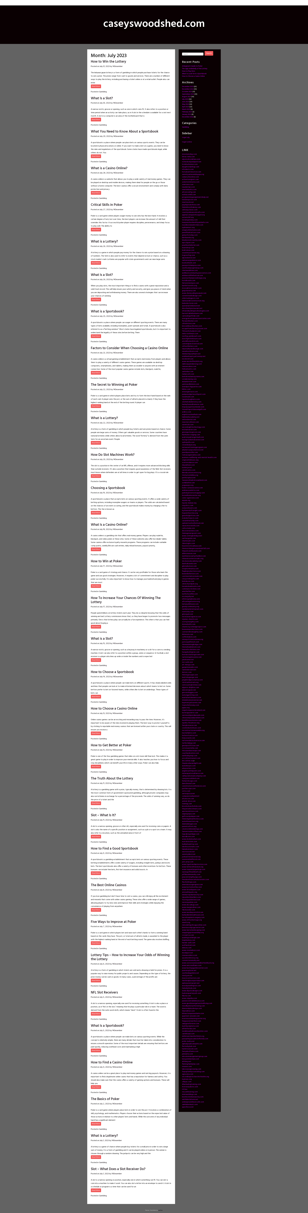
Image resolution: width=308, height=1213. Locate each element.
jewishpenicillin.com (190, 452)
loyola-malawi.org (189, 503)
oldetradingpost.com (190, 298)
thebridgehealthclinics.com (193, 819)
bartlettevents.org (189, 285)
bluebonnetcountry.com (192, 240)
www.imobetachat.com (191, 839)
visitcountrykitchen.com (191, 685)
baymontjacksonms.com (191, 702)
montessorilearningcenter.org (194, 1018)
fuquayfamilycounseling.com (193, 1071)
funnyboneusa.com (189, 725)
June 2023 (185, 101)
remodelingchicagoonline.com (194, 925)
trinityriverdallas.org (190, 475)
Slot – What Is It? (103, 815)
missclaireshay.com (189, 154)
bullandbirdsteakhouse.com (193, 915)
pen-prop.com (187, 861)
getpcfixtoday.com (190, 235)
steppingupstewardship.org (193, 932)
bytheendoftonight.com (192, 510)
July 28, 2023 (105, 173)
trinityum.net (187, 975)
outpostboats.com (189, 508)
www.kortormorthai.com (192, 887)
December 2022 (187, 117)
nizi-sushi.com (187, 662)
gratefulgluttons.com (190, 515)
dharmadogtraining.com (191, 1084)
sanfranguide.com (189, 538)
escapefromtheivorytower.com (194, 328)
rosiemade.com (188, 396)
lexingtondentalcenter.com (193, 439)
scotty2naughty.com (190, 621)
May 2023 (185, 104)
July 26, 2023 (105, 246)
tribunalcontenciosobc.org (192, 558)
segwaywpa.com (188, 813)
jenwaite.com (187, 1054)
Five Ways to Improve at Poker (113, 922)
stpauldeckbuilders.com (191, 897)
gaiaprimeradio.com (190, 667)
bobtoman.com (188, 250)
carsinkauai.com (188, 1033)
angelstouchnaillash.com (191, 414)
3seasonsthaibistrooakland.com (194, 480)
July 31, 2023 (105, 66)
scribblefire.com (188, 482)
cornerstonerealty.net (191, 960)
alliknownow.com (189, 553)
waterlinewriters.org (190, 821)
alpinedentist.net (189, 257)
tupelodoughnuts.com (191, 399)
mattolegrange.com (190, 677)
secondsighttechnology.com (193, 427)
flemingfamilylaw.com (190, 1064)
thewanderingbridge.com (192, 644)
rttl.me (184, 1089)
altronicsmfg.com (189, 192)
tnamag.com (187, 803)
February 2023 (187, 111)
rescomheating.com (190, 1091)
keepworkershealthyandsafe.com (195, 222)
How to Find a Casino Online (112, 1062)
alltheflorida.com (189, 1028)
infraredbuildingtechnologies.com (195, 311)
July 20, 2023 (105, 459)
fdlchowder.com (188, 910)
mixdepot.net (187, 952)
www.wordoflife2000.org (192, 361)
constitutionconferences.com (194, 786)
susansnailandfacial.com (191, 859)
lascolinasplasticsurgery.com (193, 917)
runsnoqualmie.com (189, 902)
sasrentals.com (188, 424)
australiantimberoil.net (191, 305)
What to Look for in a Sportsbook (194, 73)
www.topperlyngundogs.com (193, 869)
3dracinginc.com (188, 543)
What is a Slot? (102, 638)
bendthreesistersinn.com (192, 720)
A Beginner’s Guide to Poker (192, 66)
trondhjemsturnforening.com (193, 1006)
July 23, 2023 (105, 352)
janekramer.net (188, 659)
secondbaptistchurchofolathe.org (195, 1076)
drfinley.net (186, 1061)
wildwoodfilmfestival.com (192, 275)
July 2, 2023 (104, 1103)
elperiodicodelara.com (191, 159)
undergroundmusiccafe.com (193, 1102)
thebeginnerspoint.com (191, 533)
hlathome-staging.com (191, 434)
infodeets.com (188, 169)
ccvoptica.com (188, 935)
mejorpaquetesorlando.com (193, 407)
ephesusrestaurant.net (191, 983)
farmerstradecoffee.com (192, 831)
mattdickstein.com (189, 841)
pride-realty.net (188, 1041)
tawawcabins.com (189, 366)
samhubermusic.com (190, 1104)
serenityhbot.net (189, 854)
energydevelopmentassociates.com (196, 318)
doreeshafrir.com (189, 624)
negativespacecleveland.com (193, 710)
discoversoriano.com (190, 530)
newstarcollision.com (190, 422)
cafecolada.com (188, 528)
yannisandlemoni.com (190, 384)
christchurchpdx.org (190, 583)
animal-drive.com (189, 801)
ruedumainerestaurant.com (192, 609)
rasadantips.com (188, 187)
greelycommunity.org (190, 606)
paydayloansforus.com (191, 204)
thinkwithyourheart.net (191, 354)
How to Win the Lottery (108, 61)
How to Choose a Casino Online (114, 708)
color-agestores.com (190, 498)
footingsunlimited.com (191, 899)
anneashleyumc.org (189, 892)
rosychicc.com (187, 505)
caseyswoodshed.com (191, 778)
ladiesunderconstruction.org (193, 300)
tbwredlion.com (188, 1011)
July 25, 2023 (105, 316)
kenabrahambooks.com (191, 586)
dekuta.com (187, 947)
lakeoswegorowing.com (191, 1069)
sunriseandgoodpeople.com (193, 715)
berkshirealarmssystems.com (193, 376)
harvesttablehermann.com (192, 313)
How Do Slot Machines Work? (113, 455)
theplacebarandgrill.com (191, 763)
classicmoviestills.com (190, 525)
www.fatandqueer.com (191, 889)
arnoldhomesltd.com (190, 341)
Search (209, 53)
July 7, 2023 (104, 926)
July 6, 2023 (104, 964)
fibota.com (186, 995)
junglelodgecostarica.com (192, 680)
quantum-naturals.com (191, 1016)
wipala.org (186, 500)
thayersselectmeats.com (192, 808)
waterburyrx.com (189, 765)
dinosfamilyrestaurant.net (192, 308)
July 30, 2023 (105, 103)
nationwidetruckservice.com (193, 740)
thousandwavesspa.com (191, 750)
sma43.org (186, 922)
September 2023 (188, 94)
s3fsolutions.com (188, 323)
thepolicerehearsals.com (192, 551)
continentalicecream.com (192, 576)
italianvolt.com (188, 374)
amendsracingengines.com (192, 884)
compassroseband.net (190, 796)
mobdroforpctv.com (190, 518)
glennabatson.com (189, 566)
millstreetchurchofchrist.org (193, 1036)
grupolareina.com (189, 290)
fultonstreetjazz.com (190, 283)
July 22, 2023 (105, 389)
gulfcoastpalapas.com (190, 816)
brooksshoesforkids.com (191, 806)
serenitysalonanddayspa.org (193, 174)
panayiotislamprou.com (191, 265)
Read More (96, 86)
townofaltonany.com (190, 705)
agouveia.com (187, 1074)
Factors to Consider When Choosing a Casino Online (129, 348)
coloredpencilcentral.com (192, 343)
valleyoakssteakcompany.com (194, 776)
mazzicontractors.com (191, 978)
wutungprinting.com (190, 695)
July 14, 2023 (105, 676)
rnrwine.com (187, 1066)
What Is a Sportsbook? (107, 1026)
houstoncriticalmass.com (192, 546)
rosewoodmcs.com (189, 955)
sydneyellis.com (188, 442)
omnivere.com (187, 184)
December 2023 (187, 86)
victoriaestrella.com (190, 748)
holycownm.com (188, 738)
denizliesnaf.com (188, 783)
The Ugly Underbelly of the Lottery (194, 68)
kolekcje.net (187, 467)
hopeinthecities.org (190, 513)
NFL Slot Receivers (104, 992)
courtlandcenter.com (190, 753)
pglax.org (185, 707)
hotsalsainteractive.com (191, 172)
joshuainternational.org (191, 856)
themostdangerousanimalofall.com (196, 548)
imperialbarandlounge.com (192, 348)
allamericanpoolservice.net (193, 450)
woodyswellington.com (191, 985)
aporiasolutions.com (190, 811)
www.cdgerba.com (189, 998)
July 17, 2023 (105, 566)
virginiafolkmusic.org (190, 460)
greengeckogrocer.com (191, 432)
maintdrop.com (188, 247)
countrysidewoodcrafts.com (193, 212)
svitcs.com (186, 791)
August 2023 (186, 96)
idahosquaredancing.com (192, 364)
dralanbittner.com (189, 381)
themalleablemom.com (191, 647)
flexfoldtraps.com (189, 882)
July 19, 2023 (105, 492)
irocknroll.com (187, 359)
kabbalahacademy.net (190, 417)
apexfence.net (188, 1107)
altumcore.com (188, 798)
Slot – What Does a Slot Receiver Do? (118, 1169)
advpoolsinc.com (189, 768)
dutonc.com (187, 672)
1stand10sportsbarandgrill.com (194, 409)
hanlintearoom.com (190, 1049)
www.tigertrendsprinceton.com (194, 864)
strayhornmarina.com (190, 568)
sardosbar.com (187, 371)
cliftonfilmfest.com (189, 346)
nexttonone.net (188, 851)
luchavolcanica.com (190, 735)
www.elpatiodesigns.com (192, 990)
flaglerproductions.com (191, 571)
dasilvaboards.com (189, 563)
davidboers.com (188, 836)
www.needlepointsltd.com (192, 912)
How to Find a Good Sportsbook (114, 848)
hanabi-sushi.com (188, 942)
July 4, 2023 (104, 1067)
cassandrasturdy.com (190, 520)
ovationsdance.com (190, 462)
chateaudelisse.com (190, 270)
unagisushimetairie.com (191, 230)
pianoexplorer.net (189, 970)
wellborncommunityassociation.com (196, 273)
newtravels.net (188, 202)
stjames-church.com (190, 619)
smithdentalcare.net (190, 1099)
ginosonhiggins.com (190, 692)
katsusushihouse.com (190, 604)
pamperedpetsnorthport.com (194, 394)
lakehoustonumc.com (190, 846)
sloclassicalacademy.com (192, 561)
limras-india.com (188, 156)
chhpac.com (187, 1081)
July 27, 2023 (105, 209)
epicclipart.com (188, 242)
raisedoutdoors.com (190, 351)
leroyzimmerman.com (190, 1059)
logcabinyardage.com (190, 834)
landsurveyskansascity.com (192, 894)
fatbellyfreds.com (189, 988)
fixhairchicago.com (189, 781)
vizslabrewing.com (189, 379)
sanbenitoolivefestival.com (193, 523)
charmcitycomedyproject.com (194, 626)
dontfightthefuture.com (191, 338)
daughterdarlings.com (190, 166)
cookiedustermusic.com (191, 728)
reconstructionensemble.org (193, 730)
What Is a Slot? (102, 98)
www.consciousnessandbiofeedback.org (198, 963)
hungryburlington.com (190, 652)
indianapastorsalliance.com (192, 773)
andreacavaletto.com (190, 490)
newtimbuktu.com (189, 189)
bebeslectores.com (189, 303)
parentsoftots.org (189, 826)
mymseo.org (187, 1079)
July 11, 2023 (104, 783)
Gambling (103, 91)
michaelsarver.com (189, 429)
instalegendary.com (190, 220)
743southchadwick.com (191, 331)
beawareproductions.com (192, 629)
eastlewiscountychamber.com (194, 556)
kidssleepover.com (189, 199)
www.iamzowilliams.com (192, 965)
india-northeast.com (190, 333)
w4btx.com (186, 412)
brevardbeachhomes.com (192, 326)
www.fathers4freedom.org (192, 867)
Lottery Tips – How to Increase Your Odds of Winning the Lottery (130, 957)
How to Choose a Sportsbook (112, 672)
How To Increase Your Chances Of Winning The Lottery (126, 600)
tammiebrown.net (189, 669)
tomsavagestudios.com (191, 455)
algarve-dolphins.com (190, 687)
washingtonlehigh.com (191, 937)
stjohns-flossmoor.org (190, 722)
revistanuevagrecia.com (191, 616)
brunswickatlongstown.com (193, 654)
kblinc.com (186, 389)
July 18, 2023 (105, 529)
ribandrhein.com (188, 465)
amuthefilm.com (188, 591)
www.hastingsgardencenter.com (195, 968)
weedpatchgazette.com (192, 386)
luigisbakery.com (188, 940)
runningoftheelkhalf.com (192, 872)
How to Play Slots (188, 71)
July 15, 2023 (105, 643)
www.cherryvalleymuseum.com (194, 293)
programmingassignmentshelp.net (195, 197)
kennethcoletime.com (191, 649)
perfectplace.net (189, 477)
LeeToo (160, 1210)
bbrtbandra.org (188, 237)
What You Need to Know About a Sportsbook (124, 131)
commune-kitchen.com (191, 589)
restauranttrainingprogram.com (194, 447)
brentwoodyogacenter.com (193, 927)
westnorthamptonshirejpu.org (194, 278)
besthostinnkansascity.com (193, 1097)
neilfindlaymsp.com (189, 755)
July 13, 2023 (105, 713)
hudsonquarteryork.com (191, 993)
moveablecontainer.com (192, 288)
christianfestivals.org (190, 682)
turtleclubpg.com (189, 743)
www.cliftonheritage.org (192, 920)
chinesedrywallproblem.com (193, 717)
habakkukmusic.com (190, 849)
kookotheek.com (189, 263)
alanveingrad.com (189, 690)
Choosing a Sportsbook (108, 488)
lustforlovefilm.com (190, 594)
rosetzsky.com (188, 611)
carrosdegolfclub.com (190, 316)
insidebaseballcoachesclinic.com (195, 1031)
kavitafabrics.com (189, 733)
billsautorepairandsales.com (193, 1013)
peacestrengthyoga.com (192, 877)
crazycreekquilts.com (190, 578)
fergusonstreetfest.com (191, 1021)
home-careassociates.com (192, 487)
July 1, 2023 (104, 1140)
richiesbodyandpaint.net (191, 161)
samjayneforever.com (190, 1023)
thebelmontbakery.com (191, 207)
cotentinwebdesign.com (192, 295)
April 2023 (185, 106)
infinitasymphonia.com (191, 599)
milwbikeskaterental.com (192, 700)
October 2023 (187, 91)
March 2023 (186, 109)
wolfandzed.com (189, 945)
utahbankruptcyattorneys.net (194, 356)
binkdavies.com (188, 581)
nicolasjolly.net (188, 596)
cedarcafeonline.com (190, 177)
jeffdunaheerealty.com (191, 874)
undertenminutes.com (190, 182)
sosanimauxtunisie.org (190, 252)
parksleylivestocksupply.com (193, 493)
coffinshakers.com (189, 637)
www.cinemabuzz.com (191, 950)
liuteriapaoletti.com (190, 712)
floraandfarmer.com (190, 321)
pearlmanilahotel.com (190, 245)
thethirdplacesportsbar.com (193, 980)
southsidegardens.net (190, 973)
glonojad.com (187, 614)
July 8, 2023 (104, 890)
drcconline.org (188, 760)
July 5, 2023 (104, 997)
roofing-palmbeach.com (191, 336)
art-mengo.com (188, 664)
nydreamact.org (188, 227)
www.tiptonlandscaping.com (193, 930)
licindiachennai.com (190, 164)
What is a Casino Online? (109, 168)
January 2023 (186, 114)
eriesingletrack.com (190, 391)
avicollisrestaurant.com (191, 758)
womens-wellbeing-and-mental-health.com (199, 457)
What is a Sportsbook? (107, 311)
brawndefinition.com (190, 573)
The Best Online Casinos (108, 885)
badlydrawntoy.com (190, 844)
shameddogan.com (189, 824)
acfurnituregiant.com (190, 179)
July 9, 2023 (104, 853)
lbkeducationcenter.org (191, 472)
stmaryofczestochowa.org (192, 639)
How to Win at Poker (106, 561)
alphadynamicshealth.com (192, 1043)
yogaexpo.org (187, 485)
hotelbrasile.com (188, 280)
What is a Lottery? (104, 241)
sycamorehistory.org (190, 958)
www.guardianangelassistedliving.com (197, 1003)
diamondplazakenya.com (192, 1008)
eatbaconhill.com (189, 194)
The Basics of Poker (105, 1099)
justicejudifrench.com (190, 642)
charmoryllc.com (188, 541)
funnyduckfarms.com (190, 1051)
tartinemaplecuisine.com (192, 657)
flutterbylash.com (189, 1046)
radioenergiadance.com (191, 260)
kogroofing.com (188, 255)
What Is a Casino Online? (109, 524)
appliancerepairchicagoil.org (193, 214)
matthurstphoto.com (190, 1026)
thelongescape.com (190, 674)
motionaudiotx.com (190, 1086)
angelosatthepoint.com (191, 771)
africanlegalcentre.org (191, 601)
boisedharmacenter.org (191, 495)
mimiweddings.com (189, 1094)
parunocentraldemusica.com (193, 1001)
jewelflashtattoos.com (191, 232)
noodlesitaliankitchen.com (192, 225)
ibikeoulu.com (187, 634)
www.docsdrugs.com (190, 904)
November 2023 (188, 89)
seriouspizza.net (188, 793)
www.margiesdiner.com (191, 907)
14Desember (118, 66)
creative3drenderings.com (192, 829)
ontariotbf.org (188, 217)
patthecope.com (189, 788)
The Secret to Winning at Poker (114, 385)
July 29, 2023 (105, 136)
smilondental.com (189, 419)
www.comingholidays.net (192, 535)
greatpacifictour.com (190, 745)
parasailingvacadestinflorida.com (195, 1038)
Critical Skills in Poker (106, 205)
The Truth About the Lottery (112, 778)
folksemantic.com (189, 369)
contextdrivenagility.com (192, 632)
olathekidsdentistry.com (192, 402)
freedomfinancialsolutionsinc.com (195, 879)
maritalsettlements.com (191, 697)
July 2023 (185, 99)
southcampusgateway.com (192, 268)
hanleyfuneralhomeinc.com (192, 404)
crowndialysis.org (189, 444)
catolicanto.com (188, 470)
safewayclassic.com (190, 209)
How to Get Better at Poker (111, 745)
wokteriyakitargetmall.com (193, 437)
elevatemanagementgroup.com (194, 1056)
